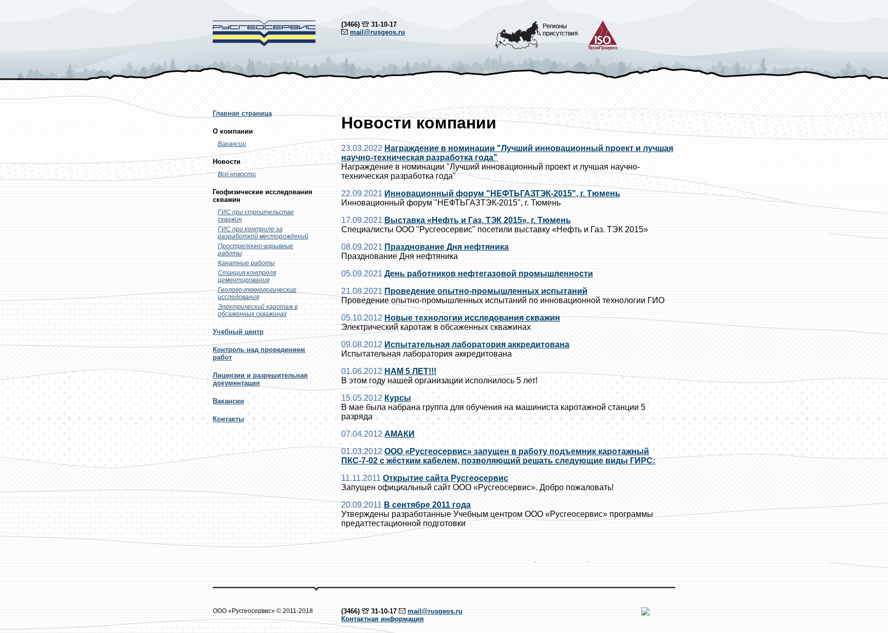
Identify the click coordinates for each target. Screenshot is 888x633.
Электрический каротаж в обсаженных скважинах (258, 310)
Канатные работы (246, 263)
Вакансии (232, 143)
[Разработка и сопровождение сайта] (645, 613)
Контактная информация (382, 619)
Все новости (237, 174)
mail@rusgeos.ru (377, 32)
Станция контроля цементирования (247, 276)
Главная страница (242, 113)
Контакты (228, 419)
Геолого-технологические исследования (257, 293)
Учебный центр (238, 332)
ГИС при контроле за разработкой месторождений (263, 233)
